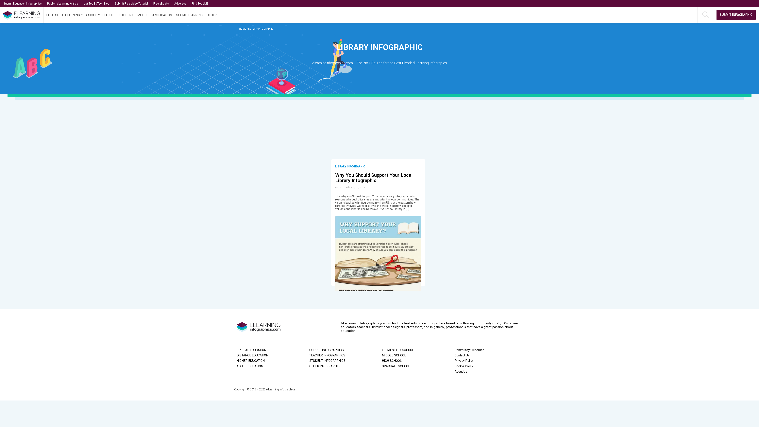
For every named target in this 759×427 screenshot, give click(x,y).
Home (243, 28)
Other (212, 15)
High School (392, 361)
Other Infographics (325, 366)
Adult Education (250, 366)
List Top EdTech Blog (96, 3)
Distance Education (252, 355)
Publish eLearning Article (62, 3)
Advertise (180, 3)
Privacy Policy (464, 361)
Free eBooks (161, 3)
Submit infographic (736, 15)
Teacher (108, 15)
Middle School (394, 355)
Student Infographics (327, 361)
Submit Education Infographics (22, 3)
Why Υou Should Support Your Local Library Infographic (374, 177)
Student (126, 15)
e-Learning (71, 15)
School (91, 15)
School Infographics (326, 350)
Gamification (161, 15)
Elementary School (398, 350)
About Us (461, 371)
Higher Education (251, 361)
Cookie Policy (464, 366)
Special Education (251, 350)
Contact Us (462, 355)
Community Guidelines (469, 350)
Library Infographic (350, 166)
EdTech (52, 15)
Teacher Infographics (327, 355)
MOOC (141, 15)
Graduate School (396, 366)
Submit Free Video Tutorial (131, 3)
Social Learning (189, 15)
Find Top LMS (200, 3)
